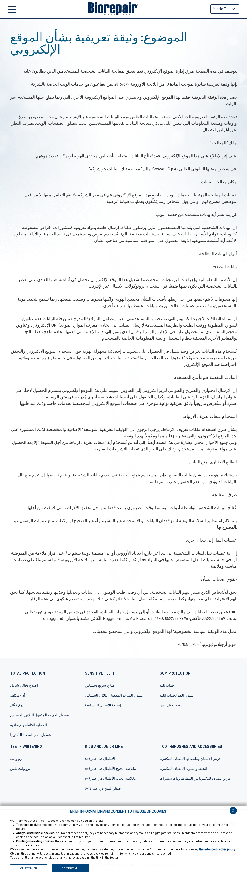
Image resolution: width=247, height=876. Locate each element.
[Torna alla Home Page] (113, 8)
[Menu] (12, 9)
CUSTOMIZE (28, 868)
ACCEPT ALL (71, 868)
